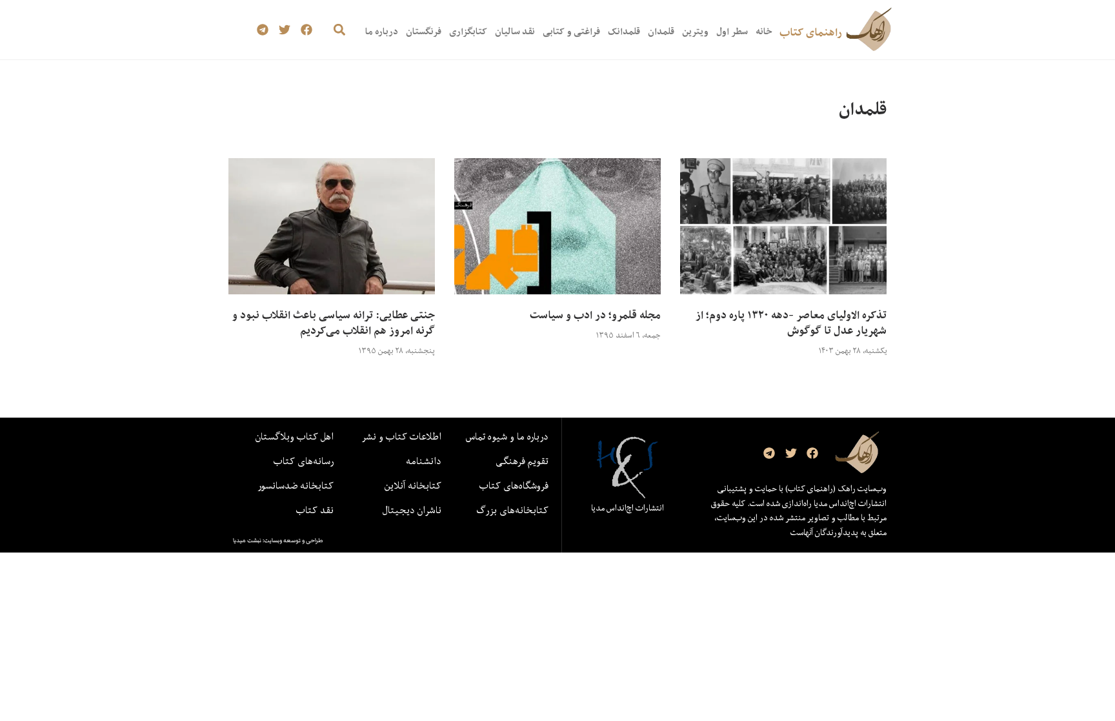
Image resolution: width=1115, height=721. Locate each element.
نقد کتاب (315, 510)
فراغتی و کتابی (571, 31)
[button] (339, 30)
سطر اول (732, 31)
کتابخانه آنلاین (413, 485)
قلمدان (661, 31)
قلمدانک (624, 31)
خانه (764, 31)
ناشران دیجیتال (412, 510)
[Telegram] (263, 30)
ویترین (695, 31)
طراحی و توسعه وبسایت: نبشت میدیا (278, 540)
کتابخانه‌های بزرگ (512, 510)
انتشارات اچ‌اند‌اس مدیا (627, 508)
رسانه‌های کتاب (304, 460)
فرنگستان (423, 31)
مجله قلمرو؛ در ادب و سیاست (595, 315)
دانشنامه (423, 460)
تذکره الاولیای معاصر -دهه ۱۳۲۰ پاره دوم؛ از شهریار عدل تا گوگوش (791, 323)
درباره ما (381, 31)
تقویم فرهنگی (522, 460)
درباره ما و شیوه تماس (507, 436)
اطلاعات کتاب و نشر (401, 436)
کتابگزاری (468, 31)
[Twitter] (285, 30)
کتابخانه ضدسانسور (295, 485)
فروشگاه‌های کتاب (513, 485)
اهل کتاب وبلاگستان (295, 436)
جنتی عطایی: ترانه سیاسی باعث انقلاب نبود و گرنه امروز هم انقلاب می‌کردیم (333, 323)
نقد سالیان (515, 31)
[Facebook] (306, 30)
